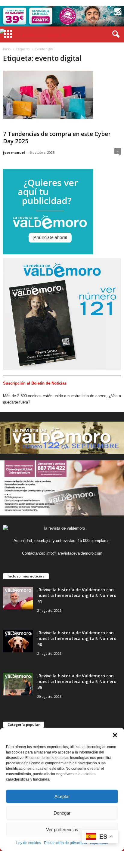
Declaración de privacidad (65, 843)
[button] (115, 735)
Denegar (62, 812)
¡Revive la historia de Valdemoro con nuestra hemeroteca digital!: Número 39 (76, 681)
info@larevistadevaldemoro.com (74, 553)
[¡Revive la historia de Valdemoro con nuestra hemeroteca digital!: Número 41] (18, 598)
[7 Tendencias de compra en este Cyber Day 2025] (48, 95)
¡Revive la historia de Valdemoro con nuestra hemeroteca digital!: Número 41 (76, 595)
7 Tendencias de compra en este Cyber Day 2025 (57, 137)
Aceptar (62, 796)
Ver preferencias (62, 829)
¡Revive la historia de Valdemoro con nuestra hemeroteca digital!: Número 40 (76, 638)
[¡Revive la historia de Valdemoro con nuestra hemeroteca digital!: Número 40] (18, 641)
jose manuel (14, 152)
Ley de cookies (28, 843)
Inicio (7, 49)
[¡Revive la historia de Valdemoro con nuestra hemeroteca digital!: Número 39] (18, 684)
